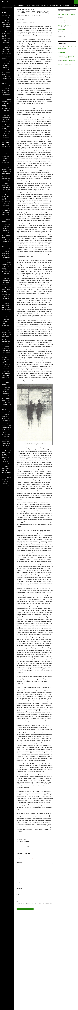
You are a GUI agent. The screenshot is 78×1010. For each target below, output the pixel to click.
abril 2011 (4, 371)
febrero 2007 (5, 468)
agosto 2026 (4, 15)
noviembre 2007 (5, 450)
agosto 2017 (4, 224)
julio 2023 (4, 86)
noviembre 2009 (5, 404)
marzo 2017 (4, 233)
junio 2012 (4, 344)
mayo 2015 (4, 276)
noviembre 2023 (5, 78)
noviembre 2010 (5, 380)
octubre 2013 (5, 312)
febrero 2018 (5, 212)
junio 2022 (4, 112)
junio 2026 (4, 18)
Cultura (28, 5)
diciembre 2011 (5, 355)
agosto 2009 (4, 411)
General (75, 5)
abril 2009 (4, 418)
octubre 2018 (5, 196)
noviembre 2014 (5, 287)
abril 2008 (4, 441)
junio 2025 (4, 42)
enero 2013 (4, 330)
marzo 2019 (4, 187)
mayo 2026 (4, 20)
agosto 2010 (4, 387)
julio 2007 (4, 459)
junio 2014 (4, 298)
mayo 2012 (4, 346)
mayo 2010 (4, 393)
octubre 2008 (5, 429)
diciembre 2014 (5, 286)
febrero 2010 (5, 398)
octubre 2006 (5, 475)
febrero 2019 (5, 189)
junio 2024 (4, 65)
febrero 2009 (5, 422)
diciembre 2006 (5, 472)
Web (18, 894)
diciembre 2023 (5, 76)
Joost (59, 64)
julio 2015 (4, 273)
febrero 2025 (5, 49)
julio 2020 (4, 156)
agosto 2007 (4, 457)
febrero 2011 (5, 375)
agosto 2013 (4, 317)
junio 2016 (4, 251)
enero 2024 (4, 74)
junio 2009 (4, 414)
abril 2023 (4, 92)
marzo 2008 (4, 443)
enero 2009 (4, 423)
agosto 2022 (4, 108)
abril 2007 (4, 464)
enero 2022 (4, 121)
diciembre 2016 (5, 239)
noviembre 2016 (5, 241)
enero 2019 (4, 191)
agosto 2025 (4, 38)
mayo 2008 (4, 439)
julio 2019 (4, 180)
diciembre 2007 (5, 448)
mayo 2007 (4, 463)
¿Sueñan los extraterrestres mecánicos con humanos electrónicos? (66, 56)
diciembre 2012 (5, 332)
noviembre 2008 (5, 427)
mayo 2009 (4, 416)
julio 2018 (4, 203)
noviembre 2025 (5, 31)
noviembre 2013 (5, 311)
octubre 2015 (5, 266)
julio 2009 (4, 412)
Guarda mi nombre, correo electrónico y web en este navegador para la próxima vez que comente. (34, 904)
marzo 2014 (4, 303)
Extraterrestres (44, 5)
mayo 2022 (4, 113)
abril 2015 (4, 278)
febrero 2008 (5, 445)
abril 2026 (4, 22)
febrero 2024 (5, 72)
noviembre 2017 (5, 218)
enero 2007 (4, 470)
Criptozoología (54, 5)
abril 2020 (4, 162)
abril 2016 (4, 255)
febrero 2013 (5, 328)
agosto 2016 (4, 248)
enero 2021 (4, 144)
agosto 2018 (4, 201)
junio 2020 (4, 158)
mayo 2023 (4, 90)
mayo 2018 (4, 207)
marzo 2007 (4, 466)
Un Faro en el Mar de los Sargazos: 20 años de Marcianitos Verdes (67, 61)
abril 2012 (4, 348)
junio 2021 (4, 135)
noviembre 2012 (5, 334)
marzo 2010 (4, 396)
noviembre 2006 (5, 474)
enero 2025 (4, 51)
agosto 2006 (4, 479)
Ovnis (15, 5)
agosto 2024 (4, 61)
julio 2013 (4, 319)
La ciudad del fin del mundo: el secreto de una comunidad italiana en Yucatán (67, 34)
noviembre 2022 (5, 101)
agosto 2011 (4, 364)
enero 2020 (4, 167)
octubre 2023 (5, 80)
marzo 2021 (4, 140)
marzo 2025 (4, 47)
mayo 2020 (4, 160)
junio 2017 (4, 228)
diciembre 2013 (5, 309)
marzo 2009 (4, 420)
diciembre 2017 (5, 216)
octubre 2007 (5, 452)
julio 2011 (4, 366)
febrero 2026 (5, 26)
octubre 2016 (5, 243)
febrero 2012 (5, 352)
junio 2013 (4, 321)
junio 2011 (4, 368)
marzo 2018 (4, 210)
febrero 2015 (5, 282)
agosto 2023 (4, 85)
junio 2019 (4, 181)
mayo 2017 (4, 230)
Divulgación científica (65, 5)
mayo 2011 (4, 370)
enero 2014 (4, 307)
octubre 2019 (5, 173)
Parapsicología (35, 5)
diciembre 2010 (5, 379)
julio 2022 (4, 110)
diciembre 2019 (5, 169)
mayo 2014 (4, 300)
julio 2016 (4, 249)
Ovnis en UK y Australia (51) (64, 25)
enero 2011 (4, 377)
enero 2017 (4, 237)
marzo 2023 (4, 94)
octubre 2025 (5, 33)
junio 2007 (4, 461)
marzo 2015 (4, 280)
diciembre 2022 (5, 99)
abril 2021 (4, 139)
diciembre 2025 (5, 29)
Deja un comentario (37, 15)
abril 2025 (4, 45)
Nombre (19, 882)
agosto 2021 (4, 131)
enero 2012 (4, 354)
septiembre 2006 (5, 477)
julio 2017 (4, 226)
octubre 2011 (5, 359)
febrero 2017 (5, 235)
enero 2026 (4, 28)
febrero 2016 (5, 259)
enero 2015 (4, 284)
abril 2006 (4, 486)
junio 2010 (4, 391)
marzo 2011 (4, 373)
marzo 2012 (4, 350)
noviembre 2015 (5, 264)
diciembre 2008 (5, 425)
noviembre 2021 (5, 124)
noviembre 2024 (5, 55)
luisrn (27, 15)
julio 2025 (4, 40)
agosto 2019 (4, 178)
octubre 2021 (5, 126)
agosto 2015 (4, 271)
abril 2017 (4, 232)
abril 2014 (4, 302)
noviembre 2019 (5, 171)
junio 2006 (4, 483)
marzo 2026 (4, 24)
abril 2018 (4, 208)
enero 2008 (4, 447)
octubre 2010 (5, 382)
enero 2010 (4, 400)
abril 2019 (4, 185)
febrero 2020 (5, 165)
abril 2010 (4, 395)
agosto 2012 (4, 341)
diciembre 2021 (5, 123)
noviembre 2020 (5, 148)
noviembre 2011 (5, 357)
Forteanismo (21, 5)
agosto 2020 (4, 155)
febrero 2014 (5, 305)
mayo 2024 (4, 67)
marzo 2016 (4, 257)
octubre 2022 (5, 103)
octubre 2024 (5, 56)
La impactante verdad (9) (23, 845)
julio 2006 (4, 481)
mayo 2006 (4, 485)
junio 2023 (4, 88)
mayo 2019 (4, 183)
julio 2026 (4, 17)
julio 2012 (4, 343)
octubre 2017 (5, 219)
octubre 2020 (5, 149)
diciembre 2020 (5, 146)
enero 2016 (4, 260)
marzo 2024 (4, 71)
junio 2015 (4, 275)
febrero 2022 (5, 119)
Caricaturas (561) (62, 29)
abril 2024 (4, 69)
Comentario (20, 862)
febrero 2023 (5, 96)
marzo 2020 (4, 164)
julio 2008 (4, 436)
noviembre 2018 (5, 194)
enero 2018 (4, 214)
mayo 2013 (4, 323)
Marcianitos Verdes (8, 2)
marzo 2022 (4, 117)
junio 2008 (4, 438)
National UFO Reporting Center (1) (25, 840)
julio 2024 (4, 63)
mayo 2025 (4, 44)
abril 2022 (4, 115)
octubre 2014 (5, 289)
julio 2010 (4, 389)
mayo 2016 (4, 253)
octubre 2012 (5, 336)
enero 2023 (4, 97)
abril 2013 (4, 325)
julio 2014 (4, 296)
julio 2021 (4, 133)
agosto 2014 (4, 294)
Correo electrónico (22, 888)
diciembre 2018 (5, 192)
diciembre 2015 (5, 262)
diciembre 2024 (5, 53)
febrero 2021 (5, 142)
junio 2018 (4, 205)
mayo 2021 (4, 137)
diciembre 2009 (5, 402)
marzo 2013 (4, 327)
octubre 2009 (5, 406)
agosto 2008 (4, 434)
